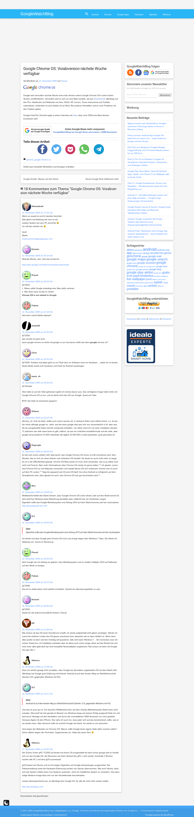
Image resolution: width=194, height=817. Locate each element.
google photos (142, 269)
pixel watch (162, 279)
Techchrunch (99, 99)
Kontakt (142, 319)
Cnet (75, 115)
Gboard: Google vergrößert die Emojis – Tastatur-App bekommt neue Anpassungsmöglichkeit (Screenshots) (146, 222)
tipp (145, 286)
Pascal (64, 81)
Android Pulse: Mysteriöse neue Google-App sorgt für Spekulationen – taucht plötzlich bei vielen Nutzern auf (147, 234)
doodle (154, 252)
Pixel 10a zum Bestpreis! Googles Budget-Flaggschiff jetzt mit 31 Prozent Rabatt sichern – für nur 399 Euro (149, 150)
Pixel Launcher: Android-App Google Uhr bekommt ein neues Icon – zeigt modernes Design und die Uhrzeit (147, 138)
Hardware (139, 14)
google (145, 256)
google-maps (136, 259)
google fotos (161, 266)
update (152, 285)
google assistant (146, 262)
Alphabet (153, 14)
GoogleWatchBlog (36, 13)
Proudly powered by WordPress (159, 815)
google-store (132, 263)
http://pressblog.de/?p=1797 (34, 506)
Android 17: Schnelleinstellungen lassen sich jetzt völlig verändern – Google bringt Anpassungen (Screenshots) (147, 198)
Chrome (107, 14)
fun (161, 252)
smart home (148, 283)
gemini (167, 253)
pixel (149, 279)
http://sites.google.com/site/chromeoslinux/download (45, 265)
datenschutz (137, 253)
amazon (138, 250)
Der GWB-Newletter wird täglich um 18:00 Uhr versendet (146, 88)
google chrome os (42, 160)
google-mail (154, 256)
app (129, 253)
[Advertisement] (33, 4)
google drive (151, 266)
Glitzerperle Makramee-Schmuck (82, 815)
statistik (131, 285)
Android (95, 14)
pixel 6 (154, 279)
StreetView (139, 286)
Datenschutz (154, 319)
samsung (130, 283)
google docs (142, 266)
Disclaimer (166, 319)
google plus (158, 273)
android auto (163, 250)
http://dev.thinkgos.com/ (32, 787)
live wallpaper (136, 279)
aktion (130, 249)
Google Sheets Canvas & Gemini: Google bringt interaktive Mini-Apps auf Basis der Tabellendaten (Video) (149, 210)
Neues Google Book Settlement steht (102, 179)
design (146, 253)
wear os (161, 286)
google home (131, 269)
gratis (166, 272)
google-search (157, 259)
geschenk (134, 256)
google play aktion (140, 272)
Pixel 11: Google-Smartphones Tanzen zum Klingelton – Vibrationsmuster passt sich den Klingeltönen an (147, 186)
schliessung (139, 283)
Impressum (132, 319)
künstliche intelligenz (161, 276)
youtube (132, 289)
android (150, 249)
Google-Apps (123, 14)
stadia (165, 283)
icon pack (133, 275)
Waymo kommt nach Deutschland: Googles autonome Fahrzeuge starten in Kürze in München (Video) (147, 126)
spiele (158, 282)
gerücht (29, 160)
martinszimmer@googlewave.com (37, 239)
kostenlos (146, 275)
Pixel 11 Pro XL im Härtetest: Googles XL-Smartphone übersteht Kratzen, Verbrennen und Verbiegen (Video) (147, 162)
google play (155, 269)
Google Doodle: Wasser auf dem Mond (40, 179)
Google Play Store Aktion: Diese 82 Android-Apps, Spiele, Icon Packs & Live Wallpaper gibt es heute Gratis (148, 174)
